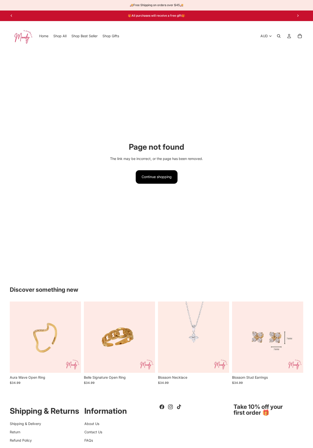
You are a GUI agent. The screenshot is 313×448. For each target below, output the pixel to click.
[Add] (147, 365)
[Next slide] (297, 15)
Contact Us (93, 432)
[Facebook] (162, 407)
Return (15, 432)
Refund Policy (21, 440)
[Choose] (73, 365)
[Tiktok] (179, 407)
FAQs (88, 440)
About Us (91, 423)
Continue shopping (157, 177)
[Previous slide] (11, 15)
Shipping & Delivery (25, 423)
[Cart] (299, 36)
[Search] (278, 36)
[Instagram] (170, 407)
